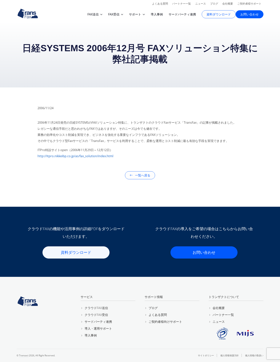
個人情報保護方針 (229, 355)
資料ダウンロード (218, 14)
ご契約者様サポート (249, 3)
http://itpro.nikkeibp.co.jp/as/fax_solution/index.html (75, 156)
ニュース (200, 3)
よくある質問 (160, 3)
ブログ (214, 3)
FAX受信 (113, 14)
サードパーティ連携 (182, 14)
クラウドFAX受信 (96, 315)
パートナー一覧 (181, 3)
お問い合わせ (249, 14)
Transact (23, 355)
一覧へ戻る (142, 175)
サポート (135, 14)
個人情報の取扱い (254, 355)
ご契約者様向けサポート (165, 322)
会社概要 (227, 3)
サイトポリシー (206, 355)
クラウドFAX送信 (96, 308)
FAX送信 (93, 14)
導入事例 (157, 14)
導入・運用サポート (98, 328)
